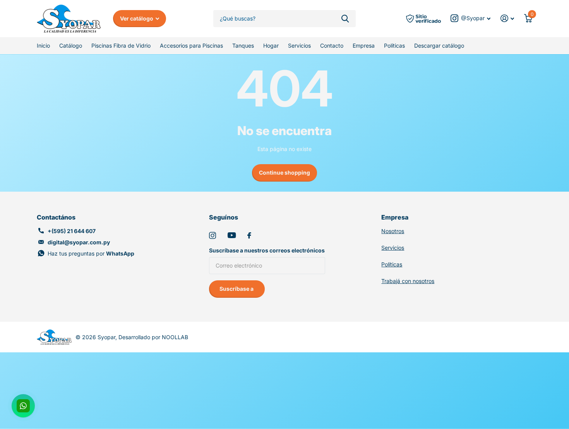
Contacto (331, 45)
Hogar (271, 45)
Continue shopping (284, 172)
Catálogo (70, 45)
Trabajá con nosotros (407, 281)
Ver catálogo (137, 18)
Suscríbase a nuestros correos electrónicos (267, 250)
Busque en (345, 18)
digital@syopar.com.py (79, 242)
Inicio (43, 45)
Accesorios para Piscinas (191, 45)
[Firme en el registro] (507, 18)
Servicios (299, 45)
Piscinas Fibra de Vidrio (121, 45)
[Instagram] (212, 235)
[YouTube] (232, 235)
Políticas (394, 45)
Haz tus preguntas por (91, 253)
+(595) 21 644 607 (72, 231)
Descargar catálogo (439, 45)
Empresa (364, 45)
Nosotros (392, 231)
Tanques (243, 45)
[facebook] (249, 235)
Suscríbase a (237, 288)
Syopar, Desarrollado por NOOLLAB (143, 337)
